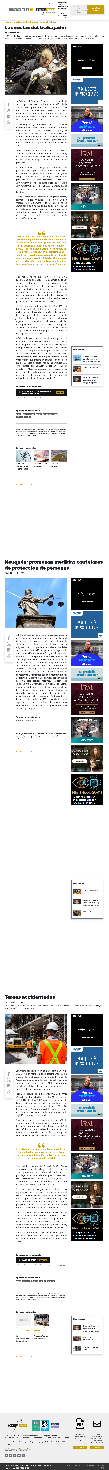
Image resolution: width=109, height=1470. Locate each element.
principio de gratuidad (50, 414)
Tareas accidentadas (90, 367)
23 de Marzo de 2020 (14, 32)
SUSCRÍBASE (97, 1448)
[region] (87, 290)
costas (18, 414)
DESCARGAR (80, 1448)
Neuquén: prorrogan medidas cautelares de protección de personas (91, 359)
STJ (31, 417)
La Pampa (19, 417)
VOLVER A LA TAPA (25, 484)
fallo (26, 417)
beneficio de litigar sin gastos (31, 414)
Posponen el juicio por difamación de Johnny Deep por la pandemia (91, 380)
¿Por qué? (62, 398)
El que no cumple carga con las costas (22, 466)
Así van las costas (56, 465)
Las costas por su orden (40, 465)
